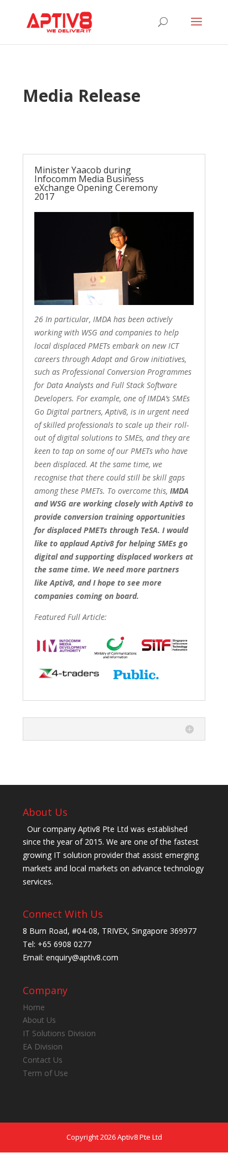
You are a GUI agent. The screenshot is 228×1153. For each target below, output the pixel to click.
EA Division (43, 1046)
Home (34, 1007)
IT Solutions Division (59, 1033)
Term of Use (45, 1073)
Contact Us (43, 1059)
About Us (39, 1020)
